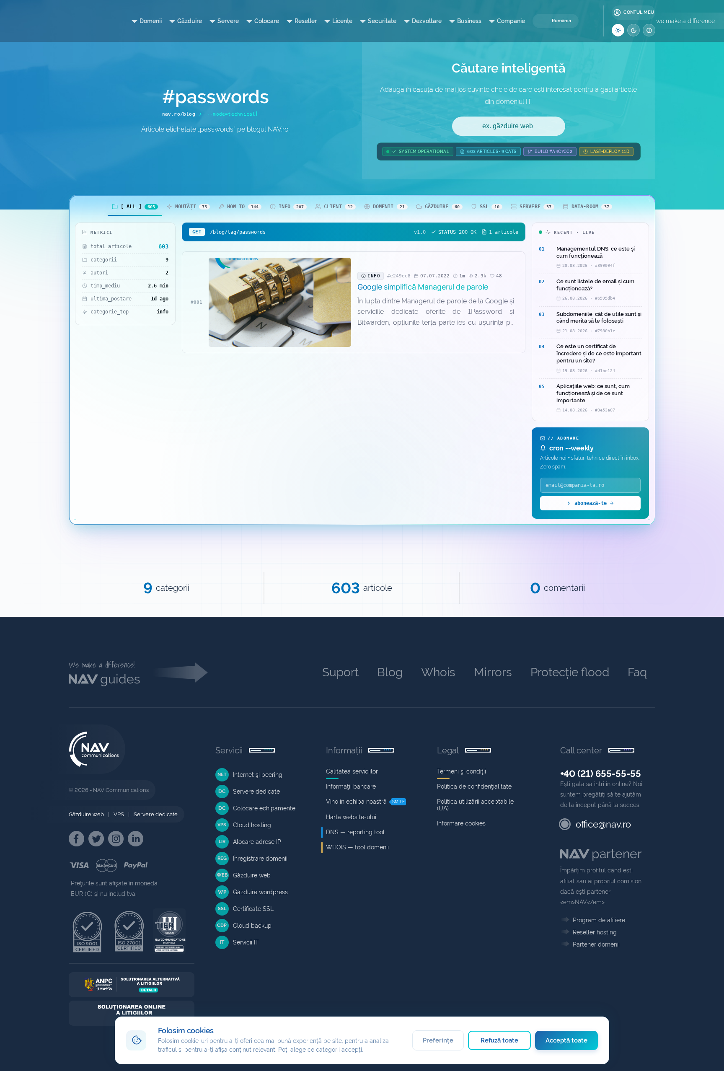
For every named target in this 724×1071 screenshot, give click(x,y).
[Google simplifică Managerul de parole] (280, 302)
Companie (511, 21)
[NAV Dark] (633, 30)
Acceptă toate (567, 1040)
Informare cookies (461, 823)
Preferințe (438, 1040)
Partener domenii (596, 944)
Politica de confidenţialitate (474, 786)
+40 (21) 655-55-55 (600, 773)
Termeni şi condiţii (461, 771)
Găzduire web (86, 814)
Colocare (266, 21)
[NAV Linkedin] (135, 838)
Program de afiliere (599, 920)
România (561, 20)
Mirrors (493, 672)
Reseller (306, 21)
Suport (340, 672)
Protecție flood (569, 672)
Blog (390, 672)
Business (469, 21)
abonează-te (590, 503)
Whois (438, 672)
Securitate (382, 21)
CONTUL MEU (638, 12)
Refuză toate (500, 1040)
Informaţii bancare (351, 786)
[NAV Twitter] (96, 838)
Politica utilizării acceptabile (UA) (475, 805)
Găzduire (189, 21)
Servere (228, 21)
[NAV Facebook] (76, 838)
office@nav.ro (603, 824)
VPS (119, 814)
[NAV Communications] (88, 21)
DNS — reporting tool (355, 832)
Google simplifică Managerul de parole (422, 286)
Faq (637, 672)
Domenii (151, 21)
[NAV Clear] (649, 30)
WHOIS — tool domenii (357, 847)
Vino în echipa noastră (356, 801)
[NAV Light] (618, 30)
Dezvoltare (427, 21)
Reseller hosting (595, 932)
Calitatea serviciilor (352, 771)
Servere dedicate (156, 814)
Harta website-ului (351, 817)
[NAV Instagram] (116, 838)
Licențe (342, 21)
